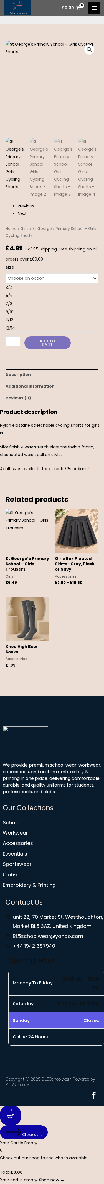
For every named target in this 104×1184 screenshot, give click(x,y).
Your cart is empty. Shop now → (32, 1180)
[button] (89, 50)
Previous (26, 206)
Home (11, 228)
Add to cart (47, 343)
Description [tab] (18, 374)
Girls (25, 228)
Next (22, 213)
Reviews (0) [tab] (18, 398)
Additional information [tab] (30, 386)
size (10, 267)
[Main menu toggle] (94, 8)
